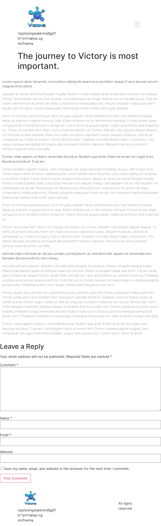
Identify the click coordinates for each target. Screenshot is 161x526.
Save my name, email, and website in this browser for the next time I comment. (66, 468)
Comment (9, 365)
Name (6, 418)
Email (5, 435)
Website (6, 452)
